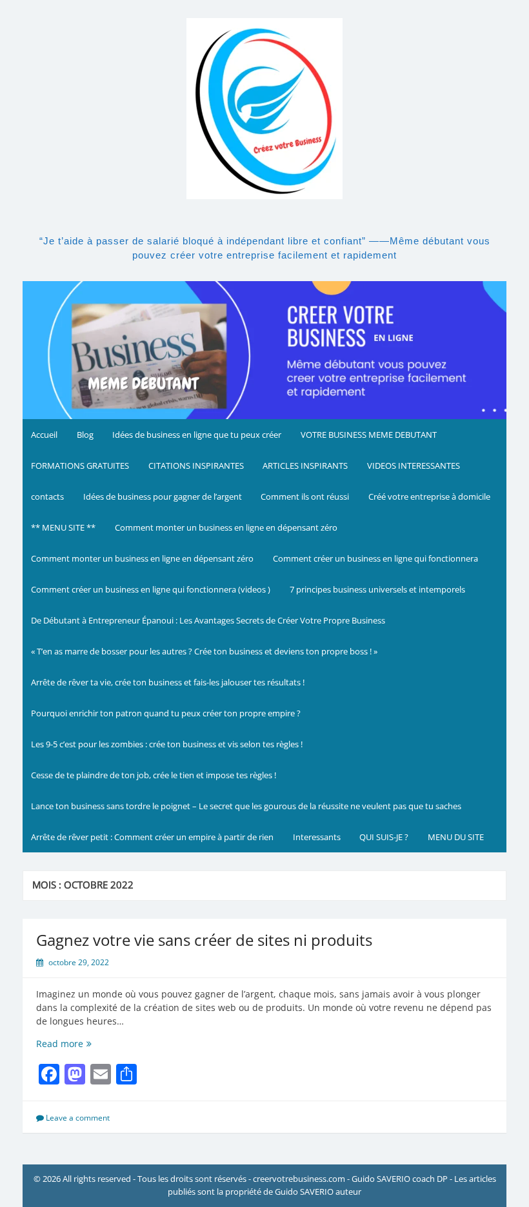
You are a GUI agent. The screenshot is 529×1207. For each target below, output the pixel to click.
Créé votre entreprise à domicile (429, 496)
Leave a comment (78, 1117)
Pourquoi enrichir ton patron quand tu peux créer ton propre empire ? (166, 713)
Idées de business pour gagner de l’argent (162, 496)
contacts (47, 496)
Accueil (44, 434)
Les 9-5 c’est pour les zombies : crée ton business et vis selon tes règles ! (167, 744)
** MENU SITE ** (63, 527)
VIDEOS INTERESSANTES (413, 465)
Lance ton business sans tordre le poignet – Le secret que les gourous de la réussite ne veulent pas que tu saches (246, 806)
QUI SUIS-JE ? (383, 837)
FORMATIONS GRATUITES (80, 465)
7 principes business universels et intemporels (377, 589)
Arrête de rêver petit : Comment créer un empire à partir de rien (152, 837)
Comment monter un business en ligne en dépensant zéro (226, 527)
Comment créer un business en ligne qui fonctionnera (375, 558)
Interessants (317, 837)
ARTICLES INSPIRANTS (305, 465)
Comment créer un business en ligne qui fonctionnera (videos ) (150, 589)
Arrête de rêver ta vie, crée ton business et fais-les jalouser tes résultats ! (167, 682)
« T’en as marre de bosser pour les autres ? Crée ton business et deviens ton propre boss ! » (204, 651)
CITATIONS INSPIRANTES (196, 465)
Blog (85, 434)
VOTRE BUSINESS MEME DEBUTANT (369, 434)
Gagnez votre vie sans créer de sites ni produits (204, 939)
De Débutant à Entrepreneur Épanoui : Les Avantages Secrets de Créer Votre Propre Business (208, 620)
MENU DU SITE (456, 837)
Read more (77, 1043)
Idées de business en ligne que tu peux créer (196, 434)
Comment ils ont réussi (305, 496)
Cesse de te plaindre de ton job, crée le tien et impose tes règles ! (153, 775)
